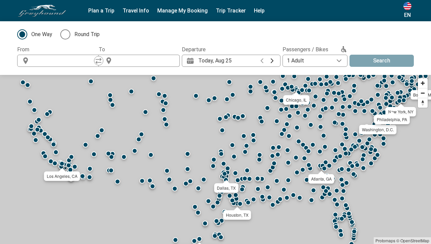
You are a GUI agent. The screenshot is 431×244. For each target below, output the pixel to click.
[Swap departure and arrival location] (98, 60)
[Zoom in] (423, 83)
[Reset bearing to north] (423, 103)
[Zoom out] (423, 93)
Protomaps (385, 240)
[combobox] (64, 61)
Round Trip (87, 34)
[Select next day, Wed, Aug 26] (272, 61)
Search (381, 60)
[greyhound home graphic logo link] (42, 11)
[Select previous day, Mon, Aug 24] (262, 61)
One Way (41, 34)
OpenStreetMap (414, 240)
